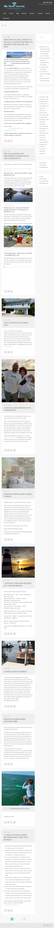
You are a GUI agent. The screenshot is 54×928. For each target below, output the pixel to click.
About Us (24, 13)
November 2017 (44, 128)
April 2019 (42, 110)
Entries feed (43, 179)
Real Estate (43, 165)
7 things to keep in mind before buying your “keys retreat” (16, 837)
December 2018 (44, 115)
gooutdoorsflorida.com (10, 437)
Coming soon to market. (15, 671)
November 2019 (44, 101)
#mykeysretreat (8, 346)
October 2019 (43, 104)
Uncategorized (44, 167)
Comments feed (44, 181)
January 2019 (43, 113)
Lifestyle (40, 13)
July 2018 (42, 122)
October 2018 (43, 117)
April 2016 (42, 137)
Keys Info (32, 13)
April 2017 (42, 131)
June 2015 (42, 149)
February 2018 (44, 126)
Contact (48, 13)
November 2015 (44, 142)
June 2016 (42, 135)
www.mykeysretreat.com (10, 130)
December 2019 (44, 99)
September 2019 (44, 106)
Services (11, 13)
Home (4, 13)
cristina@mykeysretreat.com (45, 4)
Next (32, 308)
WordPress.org (44, 183)
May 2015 (42, 151)
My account (6, 18)
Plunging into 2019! (19, 808)
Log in (41, 176)
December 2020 (44, 97)
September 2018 (44, 119)
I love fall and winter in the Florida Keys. (45, 74)
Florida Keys (43, 162)
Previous (3, 308)
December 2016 (44, 133)
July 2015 (42, 146)
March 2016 (43, 140)
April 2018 (42, 124)
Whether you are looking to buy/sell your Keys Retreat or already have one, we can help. (45, 51)
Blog (17, 13)
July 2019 (42, 108)
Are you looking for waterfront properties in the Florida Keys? (16, 156)
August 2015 (43, 144)
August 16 (42, 153)
